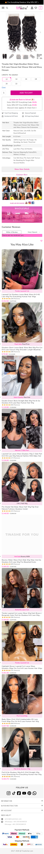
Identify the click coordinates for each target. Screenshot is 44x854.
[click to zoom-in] (22, 32)
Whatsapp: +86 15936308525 (16, 822)
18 (36, 79)
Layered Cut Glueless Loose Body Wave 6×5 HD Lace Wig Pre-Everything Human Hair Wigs (21, 296)
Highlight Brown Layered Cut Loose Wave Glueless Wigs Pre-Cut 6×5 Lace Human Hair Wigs (22, 667)
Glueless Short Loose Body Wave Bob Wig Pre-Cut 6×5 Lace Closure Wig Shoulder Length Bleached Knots (22, 349)
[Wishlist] (36, 8)
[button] (40, 32)
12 (7, 79)
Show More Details (22, 169)
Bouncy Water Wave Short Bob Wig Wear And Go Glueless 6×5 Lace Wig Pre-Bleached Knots (21, 561)
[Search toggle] (7, 7)
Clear (4, 87)
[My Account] (32, 8)
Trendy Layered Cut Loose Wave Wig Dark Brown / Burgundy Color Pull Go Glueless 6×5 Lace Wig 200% (22, 614)
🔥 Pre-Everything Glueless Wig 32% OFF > (22, 2)
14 (16, 79)
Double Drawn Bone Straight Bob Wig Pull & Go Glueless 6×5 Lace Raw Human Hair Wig (21, 402)
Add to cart (26, 93)
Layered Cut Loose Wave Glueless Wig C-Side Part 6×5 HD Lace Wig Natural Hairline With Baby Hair (22, 455)
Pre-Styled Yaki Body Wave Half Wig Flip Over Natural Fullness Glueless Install (20, 508)
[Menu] (3, 8)
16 (26, 79)
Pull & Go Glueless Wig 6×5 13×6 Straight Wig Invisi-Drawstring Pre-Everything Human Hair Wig (22, 773)
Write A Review (12, 232)
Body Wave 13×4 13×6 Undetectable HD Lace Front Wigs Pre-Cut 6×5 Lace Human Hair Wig (20, 720)
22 (16, 84)
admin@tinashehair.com (12, 819)
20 (7, 84)
